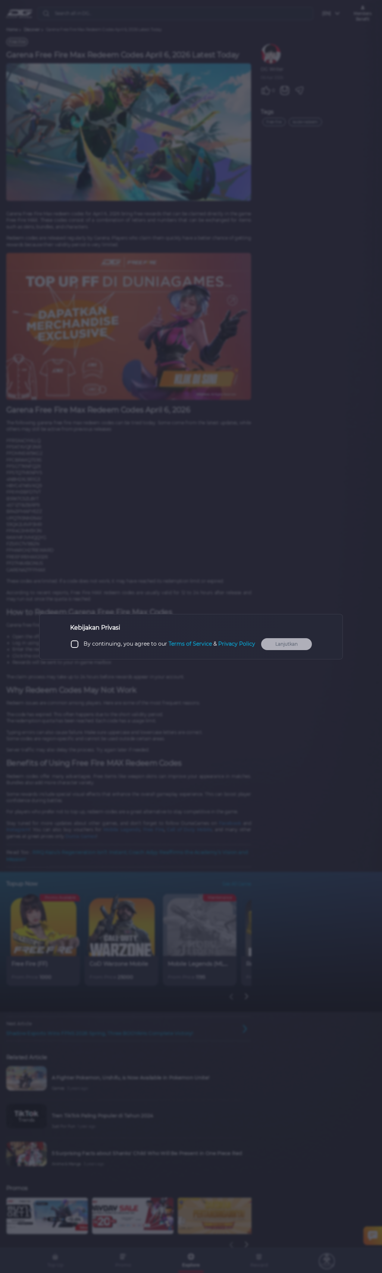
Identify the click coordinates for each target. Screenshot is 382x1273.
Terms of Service (190, 643)
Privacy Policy (236, 643)
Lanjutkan (286, 644)
